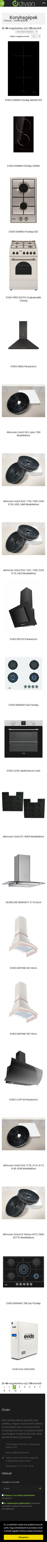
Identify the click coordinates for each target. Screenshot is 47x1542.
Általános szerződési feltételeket (19, 1495)
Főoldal (8, 21)
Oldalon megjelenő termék (19, 36)
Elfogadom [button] (23, 1537)
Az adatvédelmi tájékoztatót (17, 1503)
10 (15, 1390)
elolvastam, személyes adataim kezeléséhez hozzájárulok (21, 1506)
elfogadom (18, 1496)
